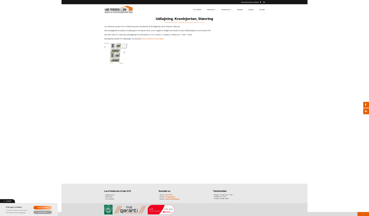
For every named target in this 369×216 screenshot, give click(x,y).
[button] (116, 53)
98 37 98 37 (168, 195)
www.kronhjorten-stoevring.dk (152, 38)
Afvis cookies (43, 212)
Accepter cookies (42, 207)
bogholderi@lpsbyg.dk (172, 199)
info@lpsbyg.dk (170, 197)
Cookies (9, 201)
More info (22, 212)
